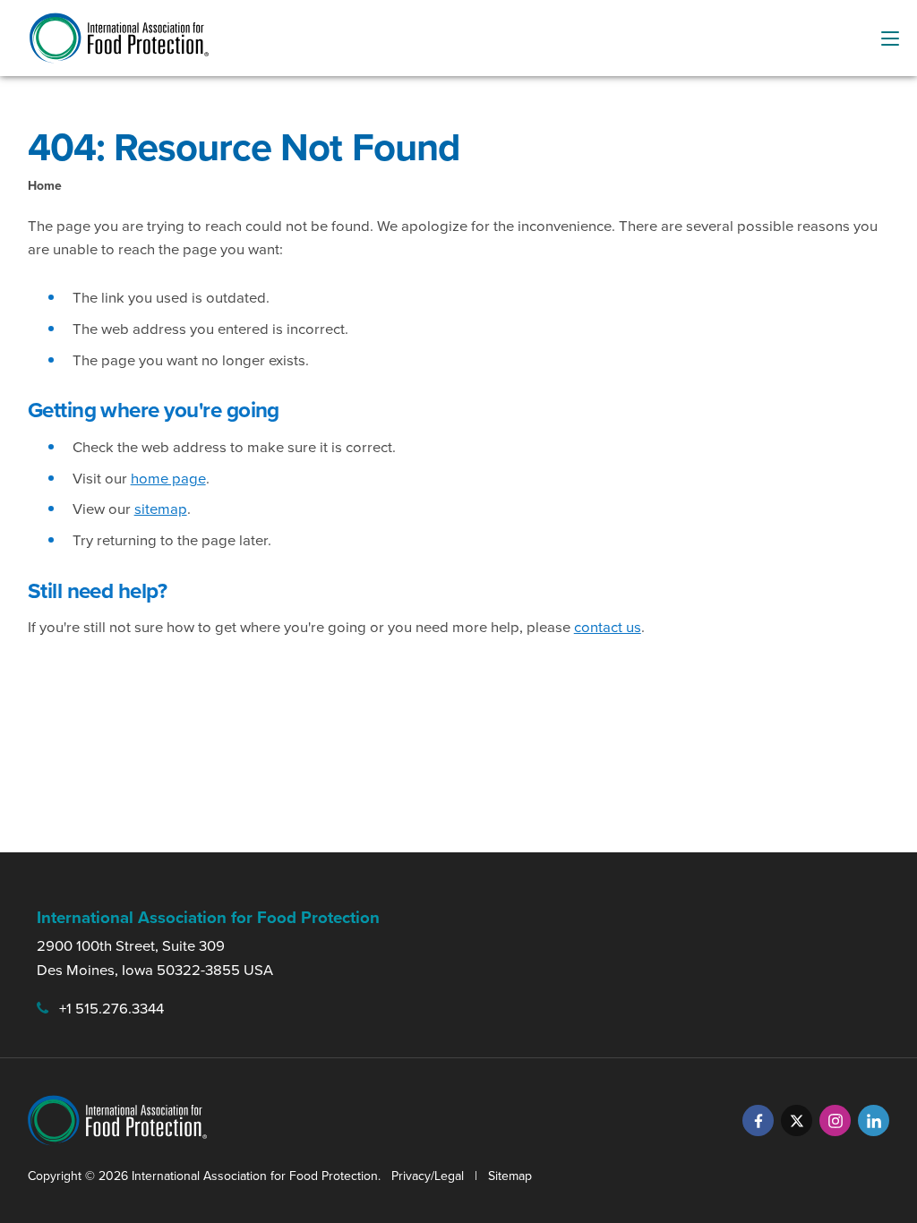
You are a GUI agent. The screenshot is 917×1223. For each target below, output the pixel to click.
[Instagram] (835, 1120)
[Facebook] (758, 1120)
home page (168, 478)
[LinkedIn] (873, 1120)
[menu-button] (890, 38)
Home (45, 185)
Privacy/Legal (427, 1176)
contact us (607, 627)
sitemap (160, 509)
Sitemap (510, 1176)
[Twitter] (796, 1120)
